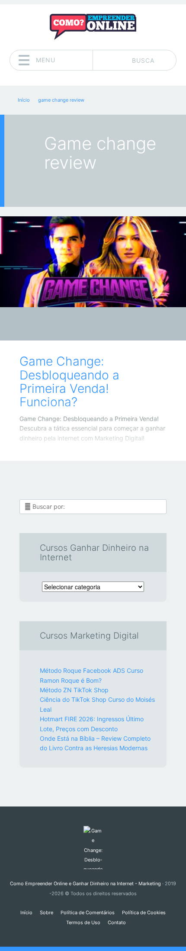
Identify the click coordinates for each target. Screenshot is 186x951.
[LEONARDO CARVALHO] (109, 324)
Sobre (46, 912)
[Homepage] (93, 27)
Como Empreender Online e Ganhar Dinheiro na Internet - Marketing (85, 883)
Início (26, 912)
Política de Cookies (144, 912)
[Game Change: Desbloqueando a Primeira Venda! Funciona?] (93, 261)
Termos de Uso (83, 922)
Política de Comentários (88, 912)
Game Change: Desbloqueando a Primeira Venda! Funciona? (69, 381)
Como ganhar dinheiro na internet (86, 326)
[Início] (93, 847)
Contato (117, 922)
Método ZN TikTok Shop (74, 690)
